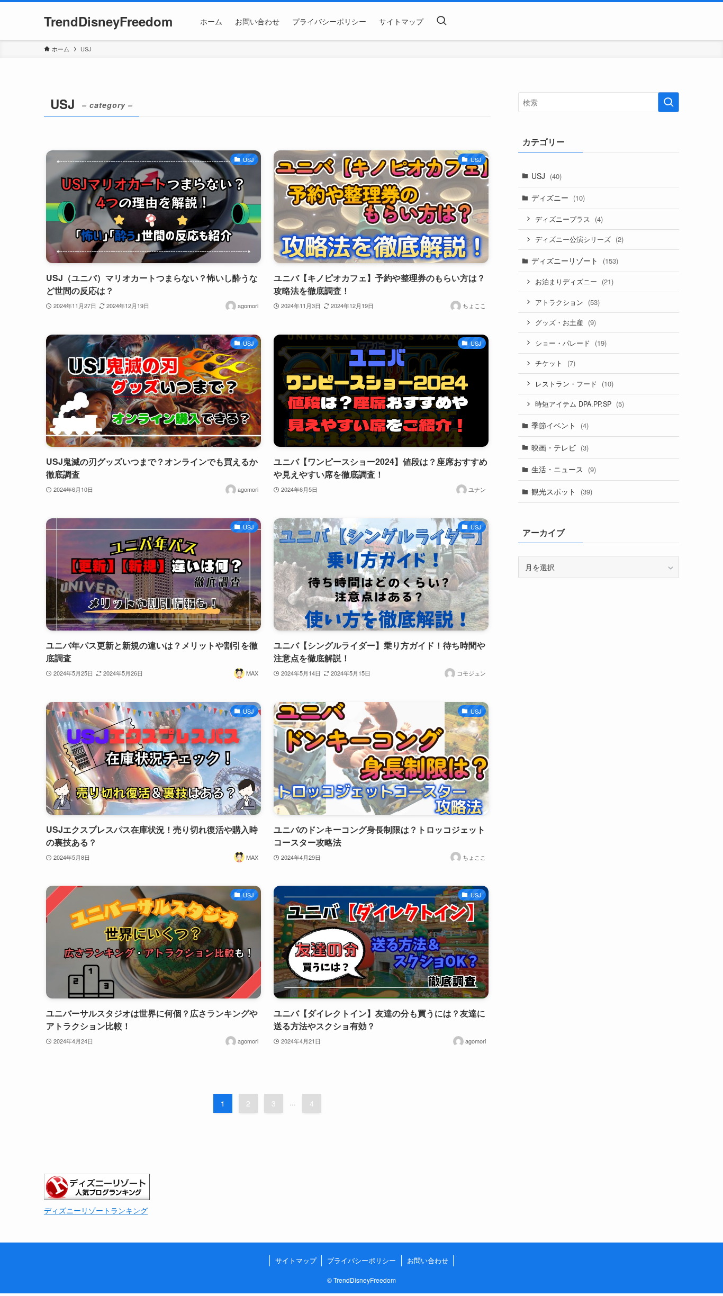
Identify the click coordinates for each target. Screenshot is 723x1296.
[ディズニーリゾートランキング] (97, 1197)
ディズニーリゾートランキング (96, 1210)
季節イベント (560, 425)
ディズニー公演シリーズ (579, 239)
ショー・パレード (571, 343)
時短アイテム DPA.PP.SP (579, 404)
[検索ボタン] (441, 21)
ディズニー (558, 197)
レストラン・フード (574, 384)
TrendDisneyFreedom (108, 21)
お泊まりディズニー (574, 281)
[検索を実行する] (668, 102)
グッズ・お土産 (565, 322)
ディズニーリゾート (574, 260)
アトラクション (567, 302)
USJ (546, 175)
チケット (555, 363)
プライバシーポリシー (361, 1260)
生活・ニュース (563, 469)
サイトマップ (296, 1260)
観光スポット (561, 491)
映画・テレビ (560, 447)
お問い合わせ (427, 1260)
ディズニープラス (569, 219)
